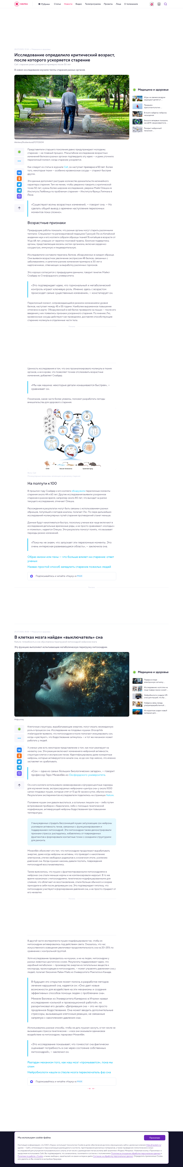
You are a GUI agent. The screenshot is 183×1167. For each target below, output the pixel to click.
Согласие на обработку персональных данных (113, 1156)
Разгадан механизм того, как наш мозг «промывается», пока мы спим (70, 1064)
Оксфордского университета (87, 775)
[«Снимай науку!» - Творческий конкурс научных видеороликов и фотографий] (152, 4)
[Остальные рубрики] (19, 161)
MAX (79, 576)
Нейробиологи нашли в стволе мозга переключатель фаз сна (69, 1072)
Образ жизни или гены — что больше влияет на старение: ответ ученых (70, 559)
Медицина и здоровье (41, 49)
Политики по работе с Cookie (30, 1156)
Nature (110, 795)
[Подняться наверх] (19, 208)
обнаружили (78, 491)
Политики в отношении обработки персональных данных (135, 1153)
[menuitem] (57, 4)
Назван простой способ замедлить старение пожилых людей (69, 567)
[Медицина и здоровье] (19, 152)
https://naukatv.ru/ (153, 1145)
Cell (66, 167)
